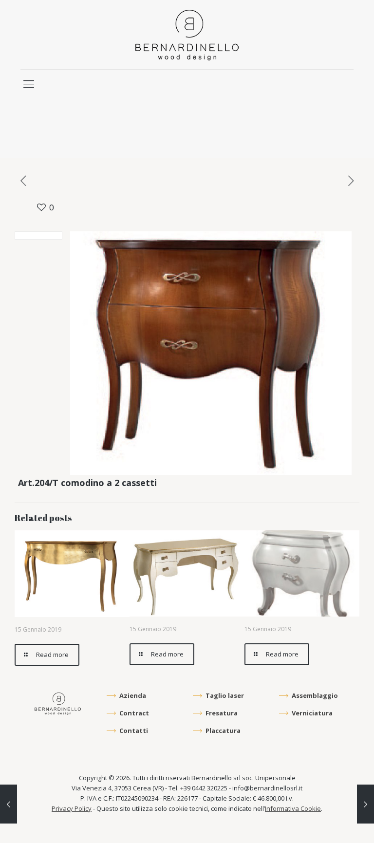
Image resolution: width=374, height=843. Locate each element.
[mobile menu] (28, 83)
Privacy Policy (72, 808)
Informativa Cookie (293, 808)
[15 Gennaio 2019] (8, 804)
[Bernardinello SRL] (187, 34)
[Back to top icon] (326, 822)
